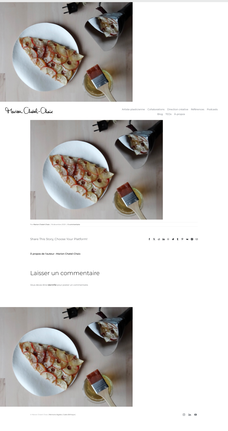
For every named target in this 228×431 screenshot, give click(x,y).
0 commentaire (74, 224)
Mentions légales (55, 415)
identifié (52, 285)
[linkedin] (189, 414)
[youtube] (195, 414)
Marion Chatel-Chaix (41, 224)
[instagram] (184, 414)
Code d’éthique (69, 415)
